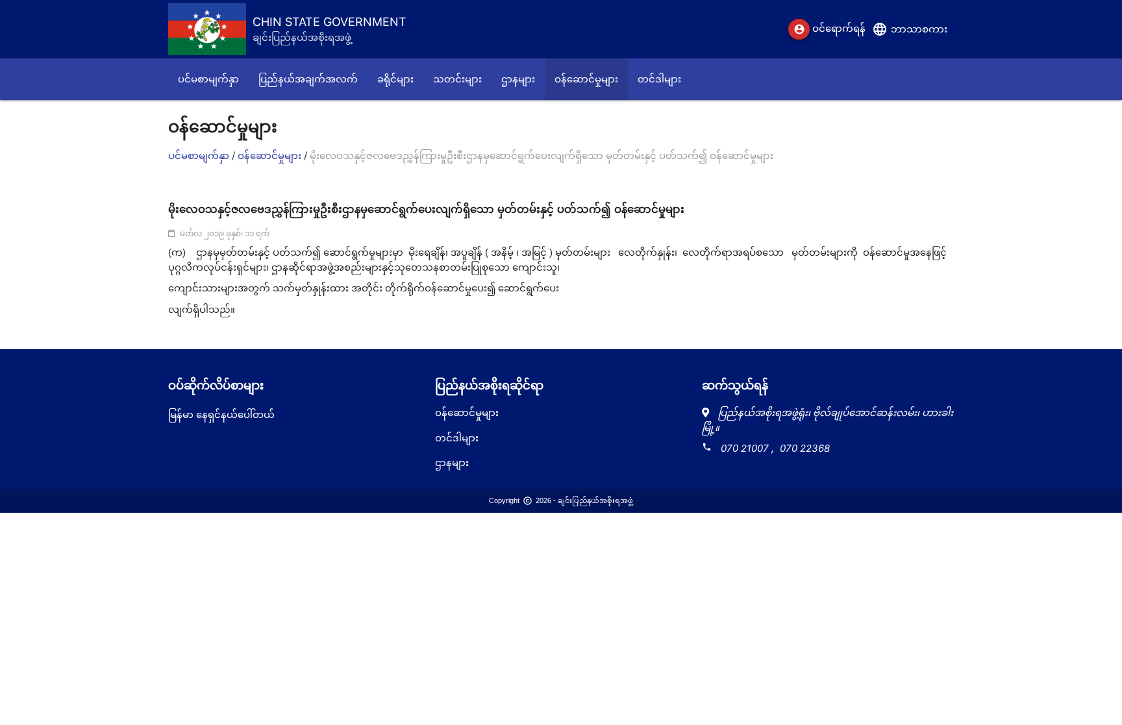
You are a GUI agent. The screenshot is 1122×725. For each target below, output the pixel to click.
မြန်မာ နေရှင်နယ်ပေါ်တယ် (221, 414)
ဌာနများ (452, 462)
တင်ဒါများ (457, 437)
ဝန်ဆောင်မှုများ (271, 155)
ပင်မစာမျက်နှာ (200, 155)
